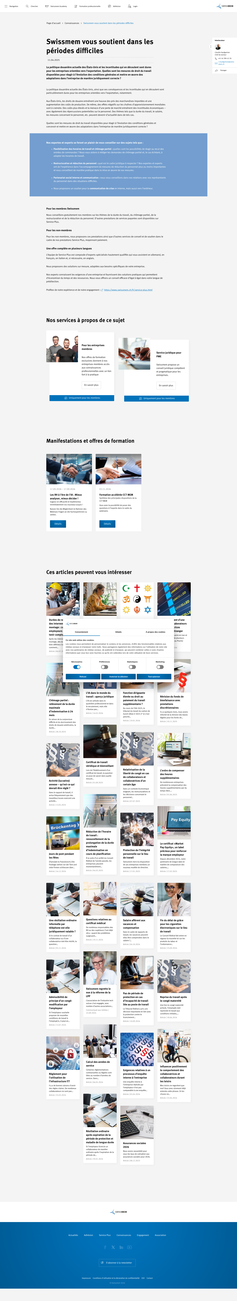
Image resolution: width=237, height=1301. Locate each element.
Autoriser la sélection (118, 676)
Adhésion (117, 6)
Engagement (143, 1235)
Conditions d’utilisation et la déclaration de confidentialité (116, 1278)
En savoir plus (91, 385)
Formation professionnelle (89, 6)
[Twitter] (113, 1247)
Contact (150, 1278)
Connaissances (72, 23)
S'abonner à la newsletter (119, 1263)
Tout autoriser (154, 676)
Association (160, 1235)
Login (135, 6)
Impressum (86, 1278)
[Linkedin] (121, 1247)
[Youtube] (129, 1247)
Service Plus (105, 1235)
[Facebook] (105, 1247)
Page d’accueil (54, 23)
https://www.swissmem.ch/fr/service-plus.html (128, 290)
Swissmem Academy (58, 6)
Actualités (73, 1235)
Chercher (34, 6)
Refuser (83, 676)
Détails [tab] (118, 632)
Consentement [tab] (81, 632)
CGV (143, 1278)
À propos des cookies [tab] (155, 632)
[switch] (104, 667)
